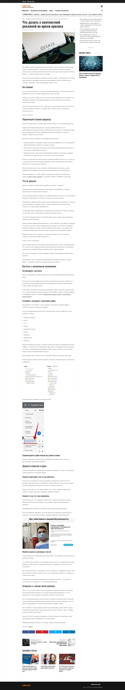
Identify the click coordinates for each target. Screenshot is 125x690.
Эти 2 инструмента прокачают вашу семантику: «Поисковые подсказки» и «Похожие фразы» (66, 668)
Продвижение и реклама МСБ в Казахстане (35, 19)
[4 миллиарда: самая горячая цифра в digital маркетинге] (49, 659)
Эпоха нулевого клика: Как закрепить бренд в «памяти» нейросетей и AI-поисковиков (90, 75)
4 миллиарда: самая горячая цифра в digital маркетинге (48, 667)
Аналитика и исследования (39, 10)
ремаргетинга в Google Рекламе (52, 294)
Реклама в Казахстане (62, 10)
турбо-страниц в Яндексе (35, 176)
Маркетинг (25, 10)
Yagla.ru (30, 626)
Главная (24, 1)
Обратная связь (30, 1)
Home (23, 19)
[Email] (102, 6)
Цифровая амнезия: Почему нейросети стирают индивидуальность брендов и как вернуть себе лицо (51, 14)
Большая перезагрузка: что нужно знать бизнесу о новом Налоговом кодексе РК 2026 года (29, 668)
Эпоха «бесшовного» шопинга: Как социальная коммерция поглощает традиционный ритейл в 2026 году (99, 14)
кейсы (51, 10)
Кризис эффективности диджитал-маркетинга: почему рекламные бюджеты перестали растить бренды (90, 36)
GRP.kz (25, 30)
